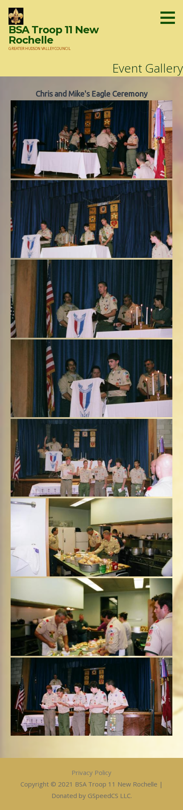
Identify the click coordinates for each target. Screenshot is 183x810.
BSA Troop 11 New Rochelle (53, 34)
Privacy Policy (91, 772)
